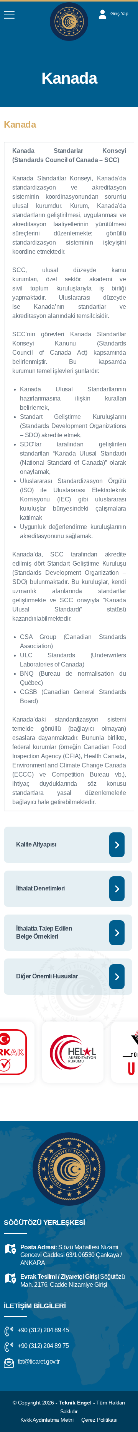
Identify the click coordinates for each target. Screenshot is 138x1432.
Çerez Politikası (99, 1420)
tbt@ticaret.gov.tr (38, 1361)
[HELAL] (43, 1052)
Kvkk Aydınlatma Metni (47, 1420)
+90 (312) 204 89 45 (43, 1330)
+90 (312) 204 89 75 (43, 1346)
